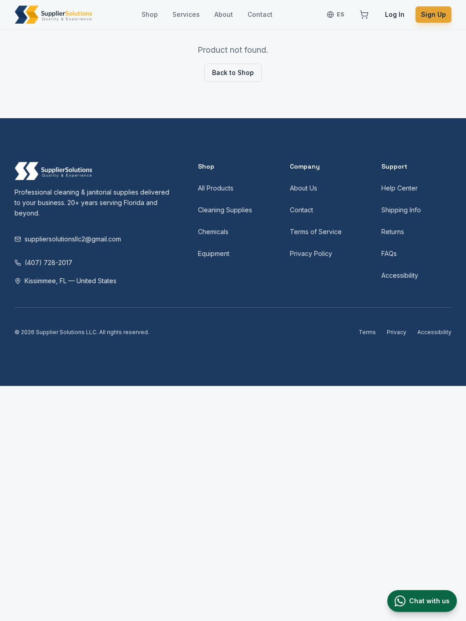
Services (186, 14)
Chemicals (213, 231)
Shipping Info (401, 210)
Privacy (396, 332)
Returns (392, 231)
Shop (150, 14)
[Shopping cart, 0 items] (364, 15)
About (223, 14)
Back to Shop (233, 72)
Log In (395, 14)
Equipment (213, 253)
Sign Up (433, 14)
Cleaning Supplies (225, 210)
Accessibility (399, 275)
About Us (303, 188)
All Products (215, 188)
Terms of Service (316, 231)
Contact (260, 14)
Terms (367, 332)
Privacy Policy (311, 253)
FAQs (389, 253)
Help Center (399, 188)
